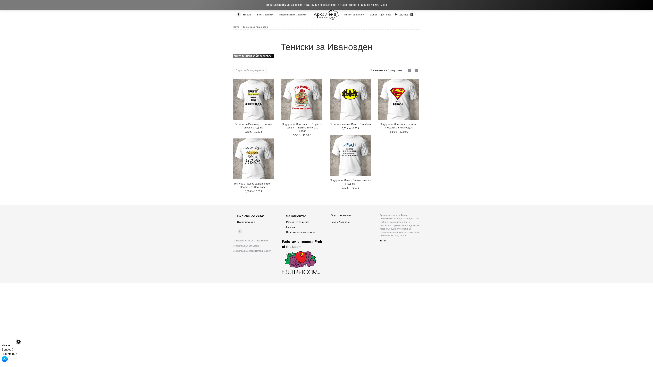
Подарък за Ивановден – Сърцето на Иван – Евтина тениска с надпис (302, 127)
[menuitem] (247, 14)
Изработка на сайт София (246, 245)
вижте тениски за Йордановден (253, 56)
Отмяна (382, 4)
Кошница (405, 14)
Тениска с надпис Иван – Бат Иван (350, 124)
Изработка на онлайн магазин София (252, 251)
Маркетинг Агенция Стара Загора (251, 240)
